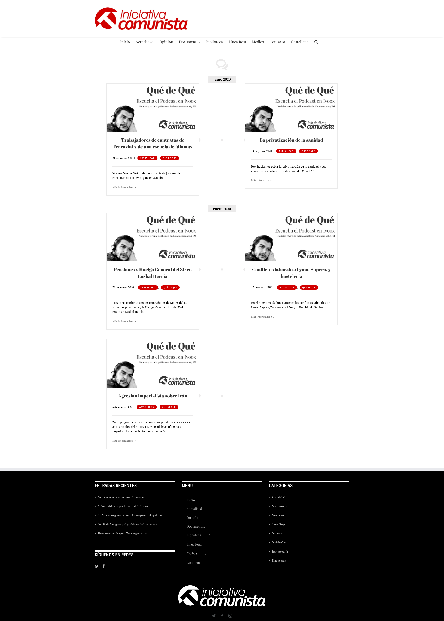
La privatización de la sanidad (291, 140)
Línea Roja (278, 524)
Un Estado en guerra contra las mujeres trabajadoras (130, 515)
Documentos (279, 506)
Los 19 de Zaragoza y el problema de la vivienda (127, 524)
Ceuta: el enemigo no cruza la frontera (121, 497)
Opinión (277, 533)
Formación (278, 515)
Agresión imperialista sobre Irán (152, 396)
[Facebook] (103, 566)
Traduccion (279, 560)
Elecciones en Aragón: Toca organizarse (122, 533)
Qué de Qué (169, 158)
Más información (122, 187)
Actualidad (147, 158)
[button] (316, 41)
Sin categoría (280, 551)
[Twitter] (97, 566)
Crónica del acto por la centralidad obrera (124, 506)
